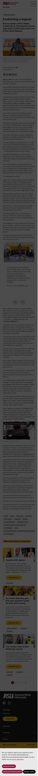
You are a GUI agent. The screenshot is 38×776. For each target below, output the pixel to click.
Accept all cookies (8, 766)
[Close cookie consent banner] (34, 753)
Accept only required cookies (12, 771)
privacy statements (18, 759)
